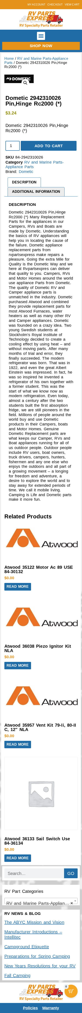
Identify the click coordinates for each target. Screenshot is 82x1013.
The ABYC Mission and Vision (34, 922)
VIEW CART (72, 4)
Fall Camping (17, 975)
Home (9, 58)
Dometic (26, 171)
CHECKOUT (55, 4)
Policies (30, 1008)
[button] (41, 36)
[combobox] (41, 901)
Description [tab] (24, 182)
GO (70, 873)
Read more (18, 586)
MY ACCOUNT (36, 4)
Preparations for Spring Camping (37, 956)
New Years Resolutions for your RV (39, 965)
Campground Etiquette (26, 946)
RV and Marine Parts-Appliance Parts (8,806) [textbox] (41, 903)
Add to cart (49, 146)
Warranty (50, 1008)
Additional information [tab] (36, 191)
